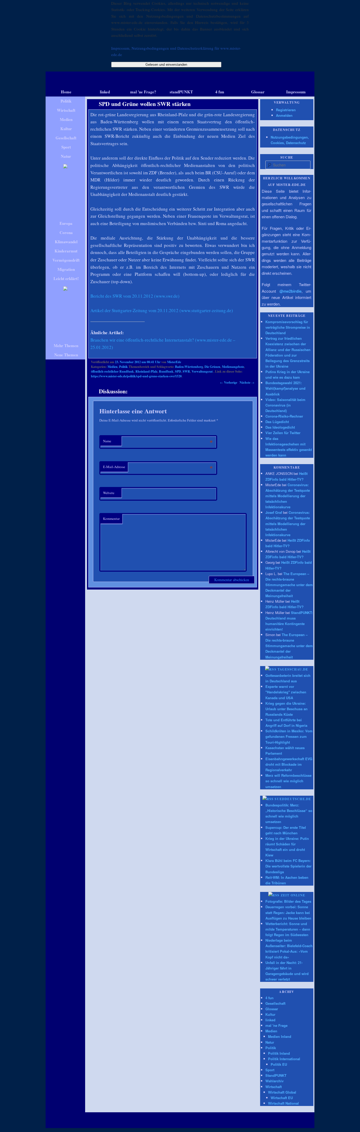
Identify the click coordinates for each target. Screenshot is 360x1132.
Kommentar (111, 518)
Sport (269, 1069)
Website (108, 492)
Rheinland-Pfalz (146, 371)
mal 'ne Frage (276, 1025)
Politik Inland (279, 1053)
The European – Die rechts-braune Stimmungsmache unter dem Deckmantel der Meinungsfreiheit (289, 584)
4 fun (269, 997)
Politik (123, 366)
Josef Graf (273, 512)
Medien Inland (279, 1036)
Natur (269, 1042)
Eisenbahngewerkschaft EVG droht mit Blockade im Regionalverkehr (288, 764)
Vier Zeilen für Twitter (282, 432)
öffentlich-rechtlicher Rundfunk (112, 371)
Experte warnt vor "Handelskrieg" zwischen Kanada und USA (285, 692)
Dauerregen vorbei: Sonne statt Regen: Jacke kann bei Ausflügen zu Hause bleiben (288, 912)
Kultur (270, 1014)
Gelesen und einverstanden (166, 65)
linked (270, 1019)
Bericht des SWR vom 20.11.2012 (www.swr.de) (134, 296)
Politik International (284, 1058)
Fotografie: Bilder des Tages (288, 901)
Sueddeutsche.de (293, 799)
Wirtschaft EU (282, 1097)
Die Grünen (212, 366)
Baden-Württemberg (189, 366)
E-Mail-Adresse (114, 466)
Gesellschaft (275, 1003)
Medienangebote (233, 366)
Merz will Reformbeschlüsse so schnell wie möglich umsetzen (288, 781)
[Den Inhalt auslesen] (270, 669)
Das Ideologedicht (280, 427)
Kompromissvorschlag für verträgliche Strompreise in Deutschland (287, 327)
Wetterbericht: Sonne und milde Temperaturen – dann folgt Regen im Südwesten (287, 929)
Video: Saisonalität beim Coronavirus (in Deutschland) (285, 405)
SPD (178, 371)
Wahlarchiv (274, 1080)
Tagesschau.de (293, 669)
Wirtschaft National (283, 1103)
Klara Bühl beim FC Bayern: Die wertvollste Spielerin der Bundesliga (288, 866)
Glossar (271, 1008)
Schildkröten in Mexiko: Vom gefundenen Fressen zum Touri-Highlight (289, 736)
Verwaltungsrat (202, 371)
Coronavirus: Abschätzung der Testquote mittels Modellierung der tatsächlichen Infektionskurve (287, 496)
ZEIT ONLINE (293, 895)
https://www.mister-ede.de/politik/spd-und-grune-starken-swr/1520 (136, 376)
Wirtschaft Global (282, 1092)
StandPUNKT (275, 1075)
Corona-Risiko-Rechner (284, 416)
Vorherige (228, 382)
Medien (113, 366)
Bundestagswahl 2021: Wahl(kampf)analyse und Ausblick (285, 388)
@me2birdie (290, 291)
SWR (186, 371)
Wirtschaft (273, 1086)
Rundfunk (166, 371)
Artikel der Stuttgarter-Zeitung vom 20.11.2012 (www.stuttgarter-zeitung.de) (161, 310)
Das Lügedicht (277, 421)
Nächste (247, 382)
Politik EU (279, 1064)
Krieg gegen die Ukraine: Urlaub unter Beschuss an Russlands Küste (286, 709)
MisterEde (174, 362)
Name (107, 441)
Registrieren (286, 109)
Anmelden (284, 115)
